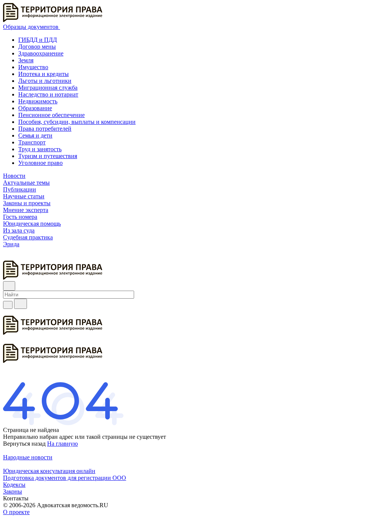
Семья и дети (35, 135)
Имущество (33, 67)
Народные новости (27, 457)
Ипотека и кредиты (43, 74)
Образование (35, 108)
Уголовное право (40, 163)
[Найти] (20, 304)
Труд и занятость (40, 149)
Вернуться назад (24, 443)
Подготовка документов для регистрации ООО (64, 478)
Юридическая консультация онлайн (49, 471)
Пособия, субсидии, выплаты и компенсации (77, 122)
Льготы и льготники (44, 81)
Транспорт (32, 142)
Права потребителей (44, 128)
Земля (25, 60)
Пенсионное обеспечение (51, 115)
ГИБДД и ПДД (37, 39)
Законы (12, 491)
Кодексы (14, 484)
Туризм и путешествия (47, 156)
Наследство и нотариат (48, 94)
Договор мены (37, 46)
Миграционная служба (47, 87)
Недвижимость (37, 101)
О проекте (16, 512)
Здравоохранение (40, 53)
